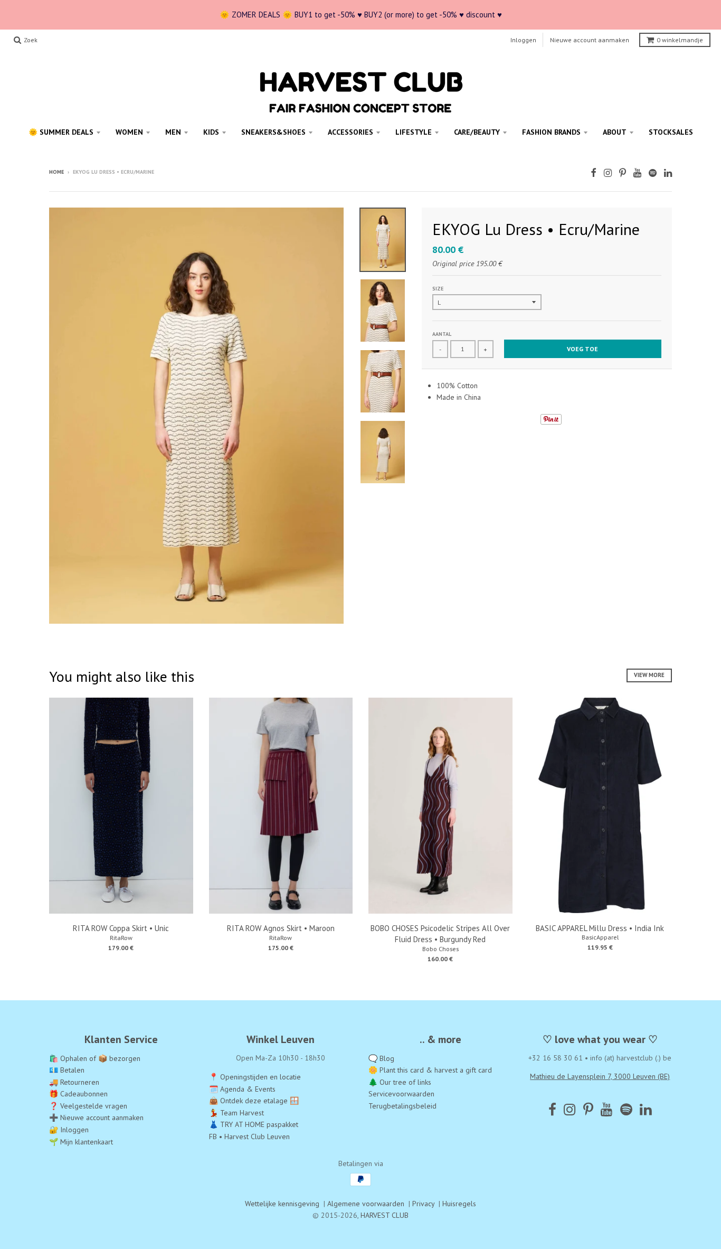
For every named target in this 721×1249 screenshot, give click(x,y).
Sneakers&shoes (273, 132)
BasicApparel (600, 937)
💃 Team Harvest (236, 1112)
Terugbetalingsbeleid (402, 1106)
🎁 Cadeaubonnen (78, 1093)
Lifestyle (413, 132)
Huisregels (459, 1203)
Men (173, 132)
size (437, 288)
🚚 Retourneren (74, 1082)
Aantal (441, 334)
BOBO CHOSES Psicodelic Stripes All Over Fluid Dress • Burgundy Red (440, 933)
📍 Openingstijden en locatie (255, 1077)
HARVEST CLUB (384, 1215)
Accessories (350, 132)
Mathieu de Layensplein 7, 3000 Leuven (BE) (600, 1076)
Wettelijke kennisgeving (282, 1203)
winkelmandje (680, 40)
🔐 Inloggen (69, 1129)
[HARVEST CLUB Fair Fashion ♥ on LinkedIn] (668, 173)
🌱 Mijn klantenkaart (81, 1142)
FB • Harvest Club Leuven (249, 1136)
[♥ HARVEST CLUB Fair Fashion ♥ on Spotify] (653, 173)
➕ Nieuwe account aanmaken (96, 1117)
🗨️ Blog (381, 1058)
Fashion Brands (551, 132)
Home (56, 171)
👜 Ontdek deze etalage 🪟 (254, 1100)
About (615, 132)
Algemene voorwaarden (365, 1203)
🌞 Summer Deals (61, 132)
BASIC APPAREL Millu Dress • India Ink (600, 928)
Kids (211, 132)
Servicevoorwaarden (401, 1093)
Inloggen (523, 40)
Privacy (423, 1203)
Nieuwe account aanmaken (589, 40)
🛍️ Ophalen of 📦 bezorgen (94, 1058)
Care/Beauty (477, 132)
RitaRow (121, 938)
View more (649, 675)
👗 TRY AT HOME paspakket (253, 1124)
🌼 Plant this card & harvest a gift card (430, 1070)
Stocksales (671, 132)
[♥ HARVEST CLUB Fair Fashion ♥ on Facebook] (593, 173)
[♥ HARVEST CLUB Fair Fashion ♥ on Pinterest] (622, 173)
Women (129, 132)
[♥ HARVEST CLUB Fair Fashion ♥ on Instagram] (608, 173)
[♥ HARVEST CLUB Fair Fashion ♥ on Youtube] (637, 173)
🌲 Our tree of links (399, 1082)
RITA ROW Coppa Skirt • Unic (121, 928)
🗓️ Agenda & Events (242, 1089)
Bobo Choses (440, 949)
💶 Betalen (66, 1070)
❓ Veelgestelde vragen (88, 1106)
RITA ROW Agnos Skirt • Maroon (281, 928)
